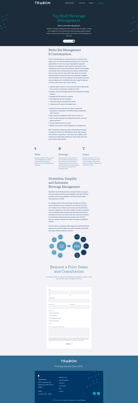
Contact (61, 391)
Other (51, 323)
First (49, 295)
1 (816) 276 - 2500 (45, 394)
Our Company (62, 385)
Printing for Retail (53, 315)
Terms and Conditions (80, 400)
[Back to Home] (69, 361)
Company (91, 3)
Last (70, 295)
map (40, 387)
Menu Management (64, 380)
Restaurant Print (69, 3)
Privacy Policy (72, 400)
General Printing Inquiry (54, 320)
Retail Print (82, 3)
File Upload (65, 400)
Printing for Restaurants (54, 313)
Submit (68, 344)
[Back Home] (43, 3)
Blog (60, 388)
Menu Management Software (55, 318)
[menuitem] (69, 3)
